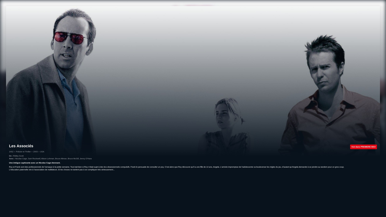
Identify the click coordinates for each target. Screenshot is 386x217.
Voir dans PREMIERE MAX (363, 147)
